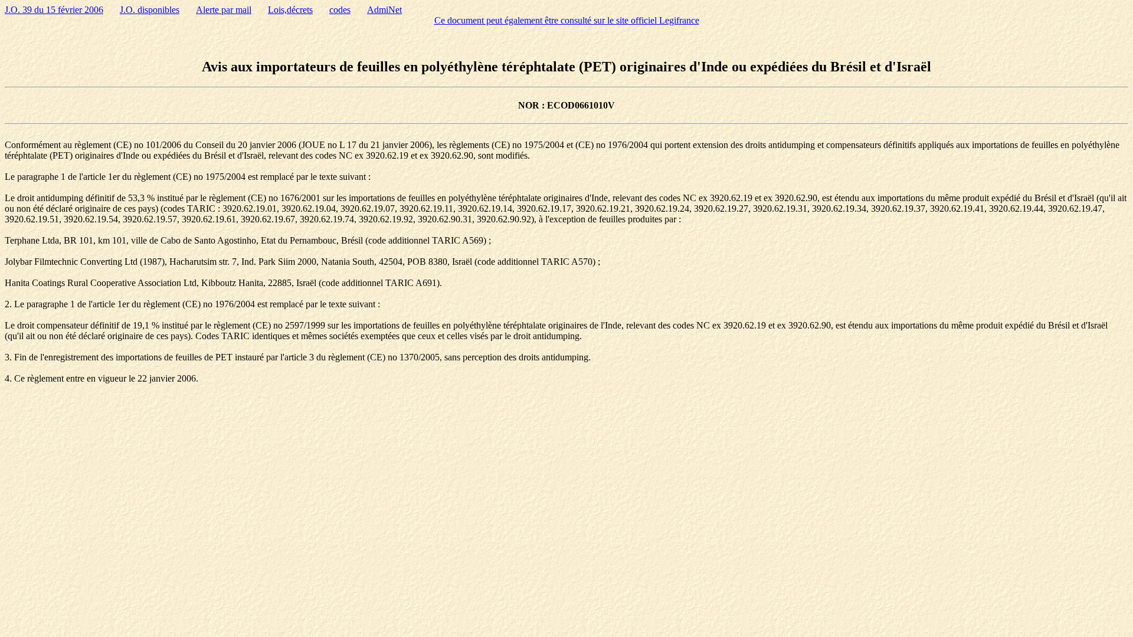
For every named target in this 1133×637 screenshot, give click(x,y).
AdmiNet (384, 10)
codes (340, 10)
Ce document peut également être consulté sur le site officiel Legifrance (566, 20)
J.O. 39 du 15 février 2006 (54, 10)
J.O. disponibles (149, 10)
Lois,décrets (290, 10)
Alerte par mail (223, 10)
